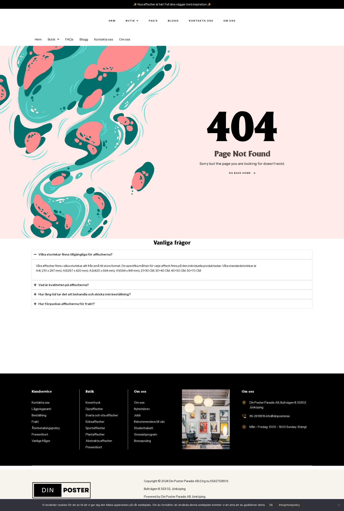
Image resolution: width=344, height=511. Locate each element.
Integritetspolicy (289, 504)
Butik (51, 39)
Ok (271, 504)
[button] (53, 39)
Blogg (83, 39)
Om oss (124, 39)
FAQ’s (69, 39)
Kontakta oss (103, 39)
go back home (240, 173)
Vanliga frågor (172, 243)
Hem (38, 39)
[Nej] (339, 505)
